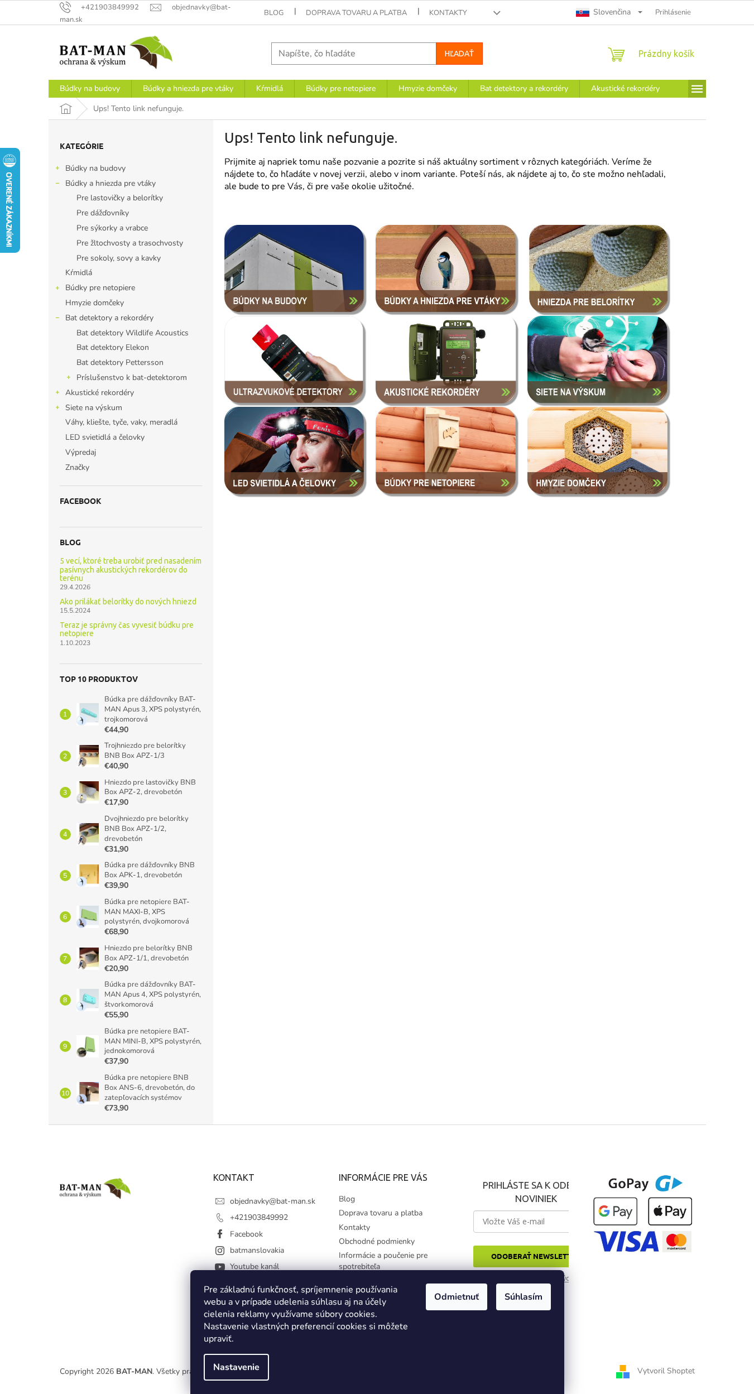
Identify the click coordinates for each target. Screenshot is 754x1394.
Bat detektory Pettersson (120, 362)
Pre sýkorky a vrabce (112, 228)
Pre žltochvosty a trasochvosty (129, 243)
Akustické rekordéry (99, 392)
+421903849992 (259, 1217)
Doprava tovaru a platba (356, 13)
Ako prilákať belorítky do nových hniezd (128, 602)
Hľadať (459, 53)
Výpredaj (80, 452)
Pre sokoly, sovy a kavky (118, 258)
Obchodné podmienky (377, 1241)
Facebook (246, 1234)
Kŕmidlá (78, 272)
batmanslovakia (257, 1250)
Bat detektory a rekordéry (109, 318)
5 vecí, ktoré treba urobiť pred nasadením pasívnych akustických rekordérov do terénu (130, 570)
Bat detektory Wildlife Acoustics (132, 333)
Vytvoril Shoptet (666, 1371)
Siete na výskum (93, 407)
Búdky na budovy (95, 168)
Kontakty (448, 13)
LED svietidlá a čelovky (105, 437)
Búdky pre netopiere (100, 287)
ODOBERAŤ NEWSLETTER (536, 1256)
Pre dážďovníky (102, 213)
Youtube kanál (254, 1266)
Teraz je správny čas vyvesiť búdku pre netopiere (127, 629)
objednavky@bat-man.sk (272, 1201)
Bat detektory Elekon (112, 347)
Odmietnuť (456, 1297)
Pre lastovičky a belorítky (119, 198)
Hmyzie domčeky (94, 302)
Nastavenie (236, 1367)
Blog (274, 13)
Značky (77, 467)
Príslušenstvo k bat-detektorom (131, 377)
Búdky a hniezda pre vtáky (110, 183)
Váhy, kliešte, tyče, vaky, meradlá (121, 422)
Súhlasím (523, 1297)
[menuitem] (90, 89)
